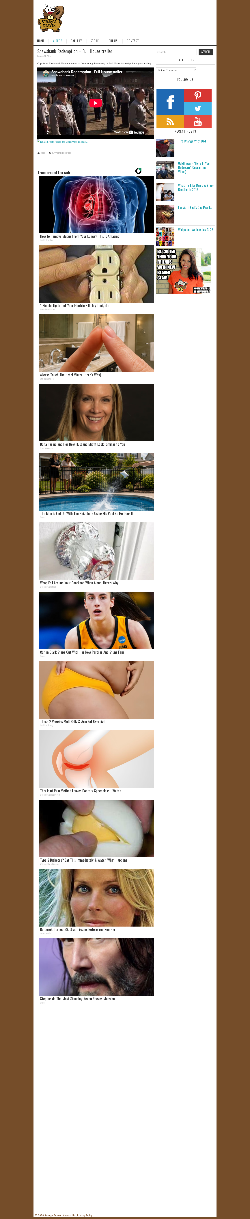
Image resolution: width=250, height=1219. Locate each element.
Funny (54, 152)
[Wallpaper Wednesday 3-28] (165, 236)
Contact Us (69, 1215)
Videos (57, 40)
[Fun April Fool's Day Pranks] (165, 214)
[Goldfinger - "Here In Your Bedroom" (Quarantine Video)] (165, 170)
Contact (133, 40)
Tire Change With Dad (192, 141)
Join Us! (112, 40)
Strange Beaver (53, 1215)
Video (43, 152)
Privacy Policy (84, 1215)
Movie (59, 152)
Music (64, 152)
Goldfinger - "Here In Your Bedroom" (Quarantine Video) (194, 167)
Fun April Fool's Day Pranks (195, 207)
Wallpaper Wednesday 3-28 (195, 229)
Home (40, 40)
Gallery (76, 40)
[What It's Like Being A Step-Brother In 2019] (165, 192)
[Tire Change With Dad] (165, 148)
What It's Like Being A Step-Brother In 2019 (196, 187)
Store (94, 40)
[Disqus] (95, 1057)
